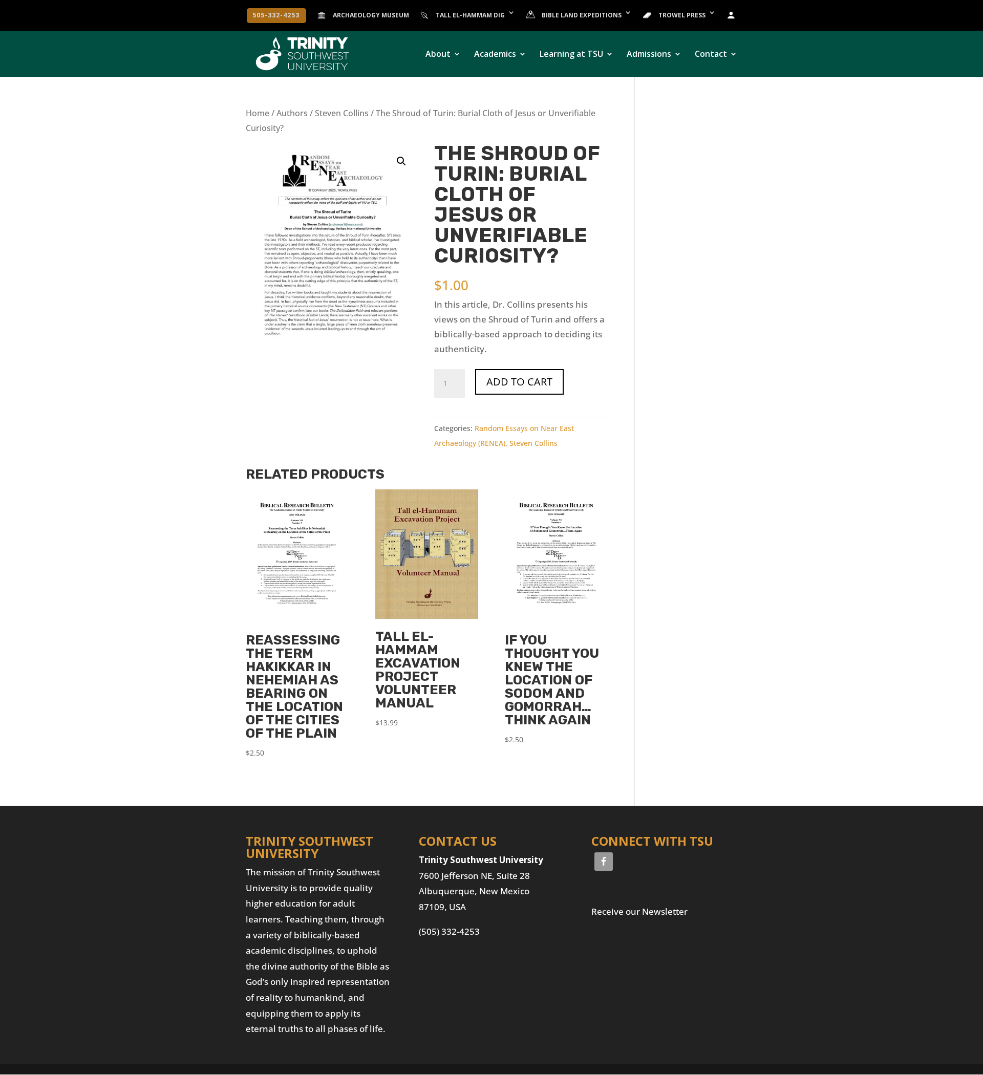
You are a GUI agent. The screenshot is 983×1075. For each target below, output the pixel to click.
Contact (711, 54)
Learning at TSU (571, 54)
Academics (495, 54)
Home (257, 113)
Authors (292, 113)
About (438, 54)
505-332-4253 (276, 15)
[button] (401, 161)
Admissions (649, 54)
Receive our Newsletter (639, 911)
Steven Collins (342, 113)
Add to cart (519, 382)
